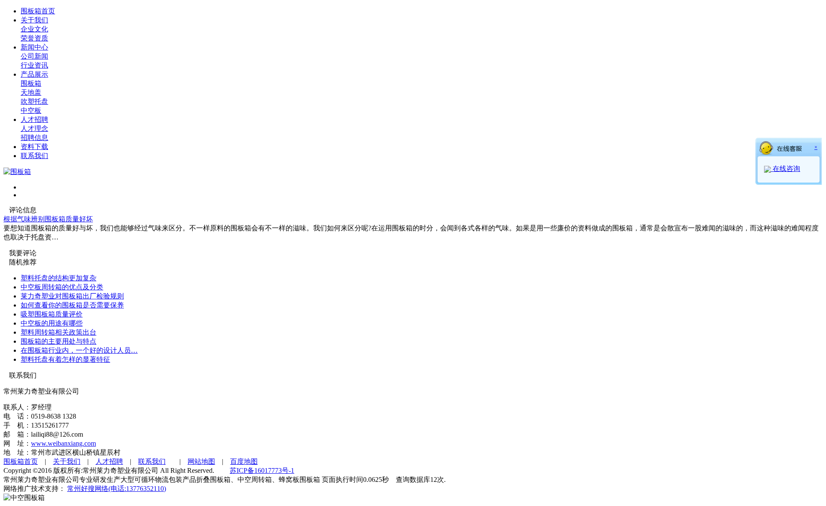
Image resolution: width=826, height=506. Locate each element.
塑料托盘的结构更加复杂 (58, 278)
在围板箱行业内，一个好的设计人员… (79, 350)
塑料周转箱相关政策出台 (58, 332)
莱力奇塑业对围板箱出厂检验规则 (72, 296)
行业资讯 (34, 65)
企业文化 (34, 29)
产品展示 (34, 74)
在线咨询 (785, 168)
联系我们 (34, 155)
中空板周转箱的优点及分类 (62, 287)
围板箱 (31, 83)
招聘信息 (34, 137)
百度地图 (244, 461)
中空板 (31, 110)
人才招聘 (34, 119)
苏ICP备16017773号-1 (262, 470)
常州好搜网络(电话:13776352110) (116, 488)
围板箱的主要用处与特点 (58, 341)
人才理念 (34, 128)
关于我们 (34, 20)
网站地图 (201, 461)
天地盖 (31, 92)
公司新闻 (34, 56)
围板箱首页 (38, 11)
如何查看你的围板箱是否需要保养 (72, 305)
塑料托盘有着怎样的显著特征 (65, 359)
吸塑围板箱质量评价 (52, 314)
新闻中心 (34, 47)
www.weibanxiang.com (63, 443)
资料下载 (34, 146)
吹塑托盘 (34, 101)
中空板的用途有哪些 (52, 323)
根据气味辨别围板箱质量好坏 (48, 219)
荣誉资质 (34, 38)
